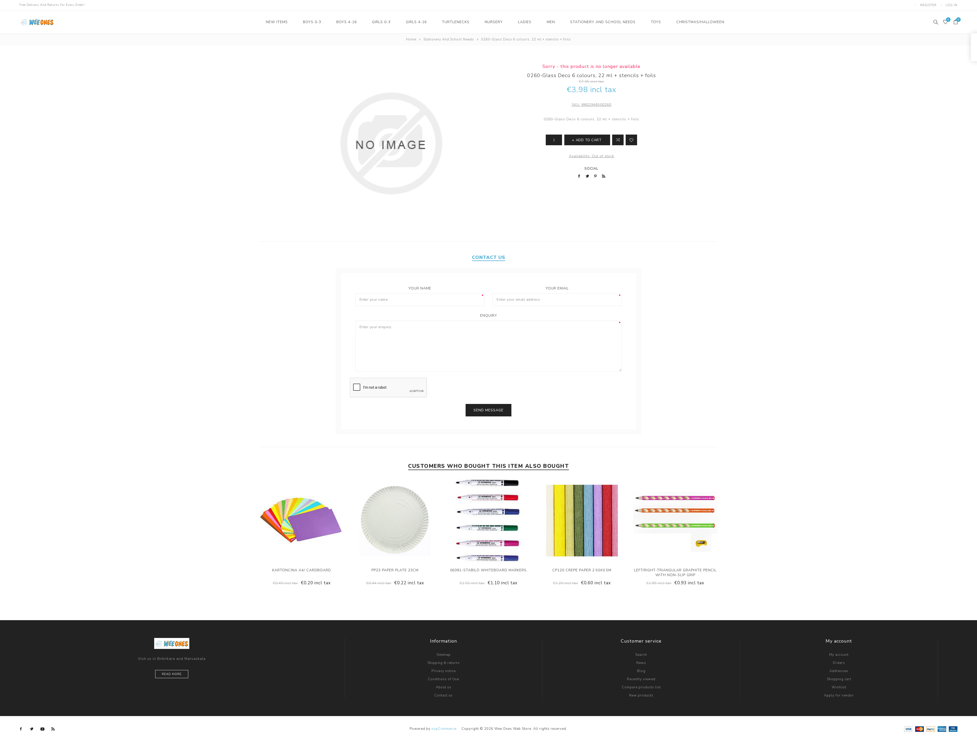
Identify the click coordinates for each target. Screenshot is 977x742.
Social (591, 168)
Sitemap (444, 654)
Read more (172, 674)
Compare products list (641, 687)
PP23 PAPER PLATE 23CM (395, 570)
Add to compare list (618, 140)
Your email (557, 288)
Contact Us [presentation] (488, 257)
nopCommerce (444, 728)
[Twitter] (32, 729)
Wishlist (839, 687)
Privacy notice (444, 671)
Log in (951, 5)
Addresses (838, 671)
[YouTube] (42, 729)
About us (443, 687)
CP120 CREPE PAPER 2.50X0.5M (581, 570)
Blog (641, 671)
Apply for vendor (839, 695)
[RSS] (53, 729)
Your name (419, 288)
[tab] (488, 257)
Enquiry (488, 315)
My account (839, 654)
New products (641, 695)
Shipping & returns (443, 663)
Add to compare (296, 520)
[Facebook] (21, 729)
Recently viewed (641, 679)
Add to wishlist (631, 140)
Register (928, 5)
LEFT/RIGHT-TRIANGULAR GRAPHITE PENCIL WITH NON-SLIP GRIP (675, 572)
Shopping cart (839, 679)
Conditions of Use (443, 679)
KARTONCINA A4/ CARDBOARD (301, 570)
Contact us (443, 695)
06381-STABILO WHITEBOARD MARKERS (488, 570)
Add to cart (317, 520)
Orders (839, 663)
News (641, 663)
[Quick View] (286, 520)
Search (641, 654)
